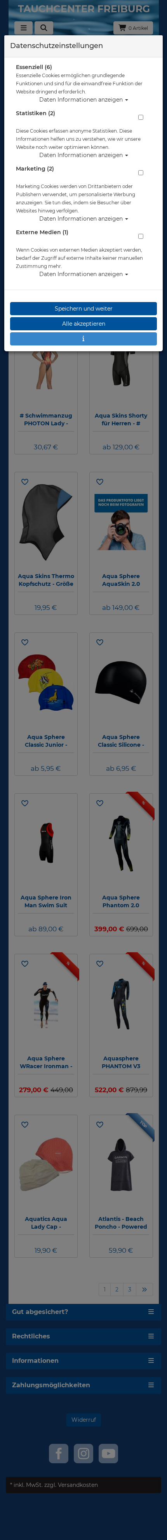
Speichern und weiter (84, 308)
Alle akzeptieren (83, 323)
